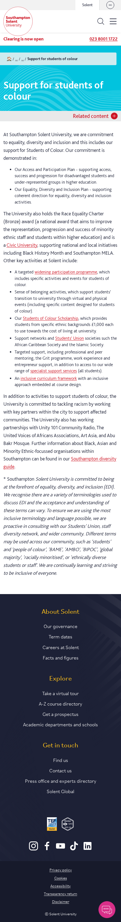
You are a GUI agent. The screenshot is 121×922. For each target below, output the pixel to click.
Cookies (60, 877)
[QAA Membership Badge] (67, 824)
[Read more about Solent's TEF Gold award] (52, 824)
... (16, 58)
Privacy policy (61, 869)
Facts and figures (61, 657)
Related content (91, 116)
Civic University (21, 245)
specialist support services (53, 370)
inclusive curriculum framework (49, 378)
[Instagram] (33, 849)
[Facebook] (46, 849)
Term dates (60, 636)
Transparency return (60, 893)
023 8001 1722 (103, 39)
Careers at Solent (60, 646)
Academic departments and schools (60, 724)
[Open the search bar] (100, 21)
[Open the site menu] (113, 21)
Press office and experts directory (60, 780)
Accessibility (60, 885)
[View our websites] (110, 5)
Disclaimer (60, 901)
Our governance (60, 625)
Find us (60, 759)
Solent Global (60, 791)
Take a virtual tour (60, 693)
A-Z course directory (60, 703)
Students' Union (69, 338)
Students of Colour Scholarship (50, 318)
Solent (87, 5)
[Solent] (18, 21)
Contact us (60, 770)
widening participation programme (66, 272)
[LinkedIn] (87, 849)
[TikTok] (74, 849)
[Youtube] (60, 849)
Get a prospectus (60, 713)
